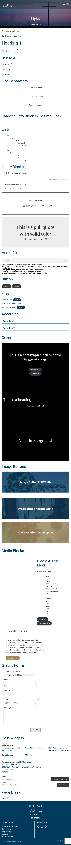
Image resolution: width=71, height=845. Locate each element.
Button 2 (16, 286)
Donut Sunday (7, 755)
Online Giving (6, 829)
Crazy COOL (36, 373)
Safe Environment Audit (10, 826)
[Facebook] (38, 826)
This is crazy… (35, 369)
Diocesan (66, 841)
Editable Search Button (60, 779)
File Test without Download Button (11, 303)
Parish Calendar (7, 837)
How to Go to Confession (9, 307)
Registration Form (44, 623)
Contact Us (35, 818)
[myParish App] (46, 826)
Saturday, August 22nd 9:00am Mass (16, 762)
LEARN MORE (12, 658)
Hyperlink (17, 36)
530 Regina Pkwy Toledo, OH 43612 (35, 811)
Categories (5, 744)
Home (32, 25)
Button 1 (6, 286)
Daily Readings (7, 831)
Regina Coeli (10, 841)
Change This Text (7, 299)
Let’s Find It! (63, 785)
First (5, 686)
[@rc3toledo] (42, 826)
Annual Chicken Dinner (34, 748)
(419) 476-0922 (35, 814)
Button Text (42, 619)
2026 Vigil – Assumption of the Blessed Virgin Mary (22, 767)
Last (37, 686)
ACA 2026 (29, 755)
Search (4, 776)
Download (17, 299)
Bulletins (5, 834)
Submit (35, 730)
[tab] (35, 321)
